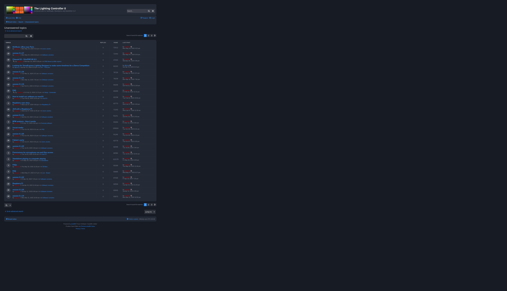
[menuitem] (18, 18)
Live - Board (46, 173)
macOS (44, 98)
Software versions (48, 55)
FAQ (14, 90)
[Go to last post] (131, 47)
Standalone (44, 160)
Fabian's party (18, 140)
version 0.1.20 (18, 190)
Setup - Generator (50, 92)
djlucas (17, 67)
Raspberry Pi (46, 104)
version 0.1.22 (18, 177)
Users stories (46, 49)
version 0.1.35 (18, 78)
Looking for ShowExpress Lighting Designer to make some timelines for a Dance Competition (51, 66)
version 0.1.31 (18, 115)
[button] (154, 35)
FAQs (15, 165)
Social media (18, 128)
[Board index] (19, 9)
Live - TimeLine (45, 67)
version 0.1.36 (18, 72)
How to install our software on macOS (28, 97)
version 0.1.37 (18, 53)
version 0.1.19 (18, 196)
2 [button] (148, 35)
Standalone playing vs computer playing (29, 159)
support (17, 49)
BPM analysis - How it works (24, 121)
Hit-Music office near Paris (23, 47)
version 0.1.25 (18, 146)
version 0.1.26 (18, 134)
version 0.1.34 (18, 84)
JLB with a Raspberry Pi (22, 109)
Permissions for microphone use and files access (33, 152)
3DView (45, 166)
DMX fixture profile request (52, 61)
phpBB (73, 224)
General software (46, 123)
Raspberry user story (21, 103)
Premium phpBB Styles (88, 226)
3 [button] (151, 35)
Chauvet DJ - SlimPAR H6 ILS (25, 59)
